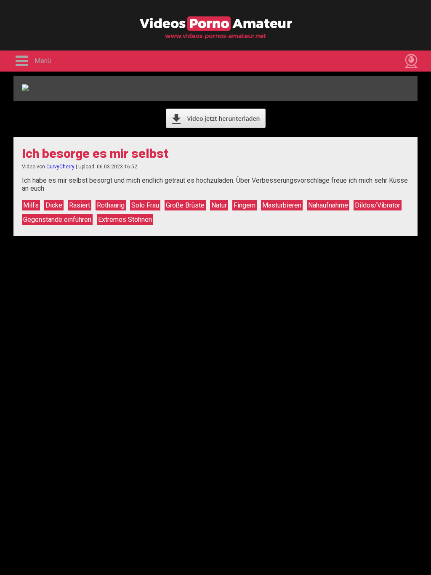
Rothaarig (111, 205)
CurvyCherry (60, 167)
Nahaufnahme (328, 205)
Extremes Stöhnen (125, 220)
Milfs (31, 205)
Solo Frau (145, 205)
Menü (43, 61)
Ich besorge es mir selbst (95, 153)
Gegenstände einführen (57, 220)
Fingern (244, 205)
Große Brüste (185, 205)
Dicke (53, 205)
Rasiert (79, 205)
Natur (219, 205)
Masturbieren (281, 205)
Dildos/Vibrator (377, 205)
